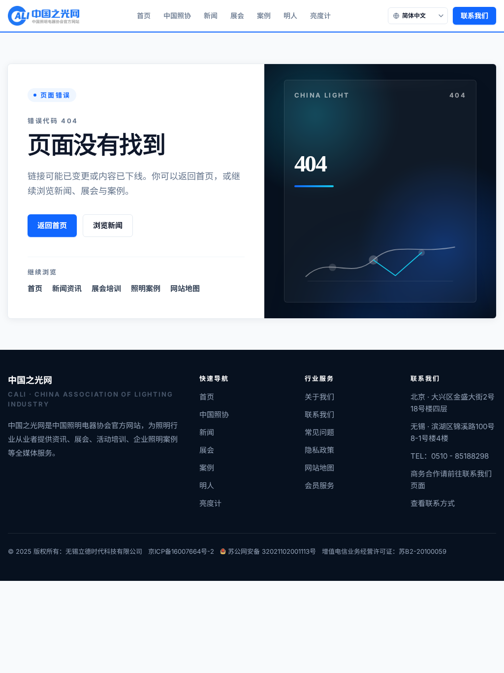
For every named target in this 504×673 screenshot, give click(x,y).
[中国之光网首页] (43, 16)
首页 (144, 15)
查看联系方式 (432, 503)
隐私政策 (319, 450)
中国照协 (177, 15)
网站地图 (185, 288)
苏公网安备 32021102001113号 (272, 551)
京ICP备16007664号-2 (181, 551)
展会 (237, 15)
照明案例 (145, 288)
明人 (290, 15)
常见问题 (319, 432)
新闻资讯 (67, 288)
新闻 (211, 15)
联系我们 (474, 15)
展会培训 (106, 288)
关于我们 (319, 397)
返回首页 (52, 225)
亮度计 (320, 15)
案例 (264, 15)
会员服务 (319, 485)
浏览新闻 (108, 225)
